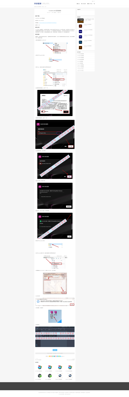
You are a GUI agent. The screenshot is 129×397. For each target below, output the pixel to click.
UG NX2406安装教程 (80, 59)
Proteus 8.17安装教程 (69, 379)
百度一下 (93, 1)
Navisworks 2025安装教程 (71, 359)
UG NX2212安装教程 (80, 55)
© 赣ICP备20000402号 (67, 394)
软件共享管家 (37, 3)
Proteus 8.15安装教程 (59, 379)
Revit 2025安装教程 (38, 359)
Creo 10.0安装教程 (38, 379)
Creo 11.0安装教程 (48, 379)
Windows (43, 6)
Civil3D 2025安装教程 (55, 10)
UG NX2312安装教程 (80, 57)
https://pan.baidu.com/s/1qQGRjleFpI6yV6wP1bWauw (48, 22)
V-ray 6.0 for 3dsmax (80, 68)
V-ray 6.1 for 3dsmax (80, 70)
